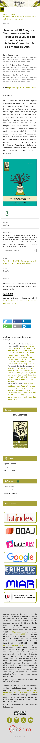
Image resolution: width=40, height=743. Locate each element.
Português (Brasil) (10, 470)
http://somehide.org (19, 632)
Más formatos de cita (12, 250)
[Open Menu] (2, 9)
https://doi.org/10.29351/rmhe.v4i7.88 (21, 88)
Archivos (12, 15)
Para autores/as (9, 490)
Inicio (5, 15)
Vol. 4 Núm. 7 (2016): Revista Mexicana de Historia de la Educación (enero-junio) (19, 18)
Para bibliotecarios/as (11, 493)
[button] (7, 321)
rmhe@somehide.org (21, 634)
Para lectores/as (9, 486)
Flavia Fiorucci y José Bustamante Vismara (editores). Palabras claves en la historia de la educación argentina (21, 387)
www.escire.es (20, 736)
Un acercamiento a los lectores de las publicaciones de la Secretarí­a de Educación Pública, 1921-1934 (21, 369)
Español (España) (10, 464)
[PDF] (7, 213)
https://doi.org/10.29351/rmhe (14, 645)
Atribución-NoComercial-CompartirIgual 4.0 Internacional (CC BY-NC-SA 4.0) (20, 692)
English (6, 467)
